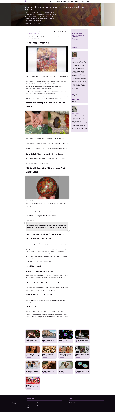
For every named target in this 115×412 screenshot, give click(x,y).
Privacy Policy (72, 402)
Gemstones (57, 1)
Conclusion (75, 47)
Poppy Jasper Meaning (77, 33)
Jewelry (51, 1)
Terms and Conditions (73, 404)
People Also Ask (76, 45)
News (83, 1)
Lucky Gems (70, 1)
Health (87, 1)
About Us (71, 405)
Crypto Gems (77, 1)
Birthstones (63, 1)
